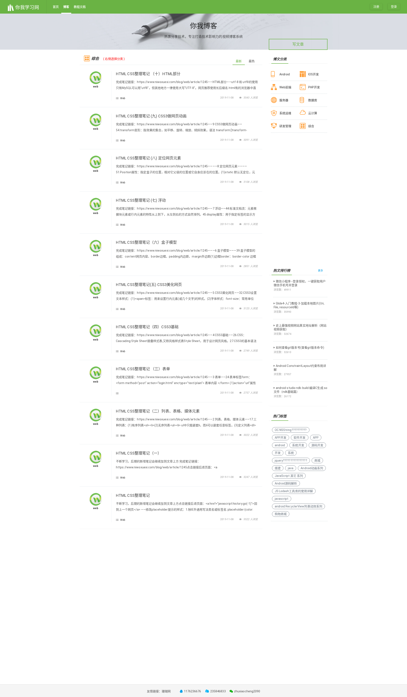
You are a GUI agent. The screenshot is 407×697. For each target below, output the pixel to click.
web (95, 86)
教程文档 (80, 6)
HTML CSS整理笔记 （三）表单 (143, 369)
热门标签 (280, 416)
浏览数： (282, 289)
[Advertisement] (170, 563)
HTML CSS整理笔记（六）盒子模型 (146, 242)
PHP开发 (314, 87)
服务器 (283, 100)
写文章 (298, 44)
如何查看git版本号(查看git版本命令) (300, 347)
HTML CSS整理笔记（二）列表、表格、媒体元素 (158, 411)
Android (284, 74)
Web (122, 98)
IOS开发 (313, 74)
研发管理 (285, 126)
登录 (394, 6)
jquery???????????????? (291, 460)
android (280, 445)
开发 (278, 453)
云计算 (312, 113)
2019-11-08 (227, 97)
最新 (239, 61)
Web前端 (285, 87)
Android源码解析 (286, 483)
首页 (56, 6)
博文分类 (280, 59)
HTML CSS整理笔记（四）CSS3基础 (147, 327)
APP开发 (281, 437)
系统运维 (285, 113)
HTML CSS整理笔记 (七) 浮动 (141, 200)
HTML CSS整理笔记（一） (139, 453)
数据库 (312, 100)
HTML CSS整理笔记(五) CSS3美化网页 (149, 284)
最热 (252, 61)
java (290, 468)
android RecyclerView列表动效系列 (298, 506)
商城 (317, 460)
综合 (311, 126)
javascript (282, 498)
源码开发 (317, 445)
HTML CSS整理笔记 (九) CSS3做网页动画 (151, 116)
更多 (320, 270)
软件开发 (299, 437)
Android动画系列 (312, 468)
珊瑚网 (166, 691)
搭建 (278, 468)
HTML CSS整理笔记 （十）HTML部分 (148, 74)
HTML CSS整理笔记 (133, 495)
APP (316, 437)
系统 (291, 453)
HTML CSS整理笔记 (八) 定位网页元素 (148, 158)
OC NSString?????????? (291, 430)
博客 (66, 6)
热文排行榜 (281, 271)
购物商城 (281, 514)
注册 (376, 6)
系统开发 (298, 445)
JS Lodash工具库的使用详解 (294, 491)
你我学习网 (26, 7)
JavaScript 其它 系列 (289, 475)
